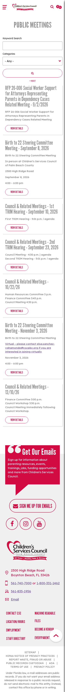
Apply (32, 73)
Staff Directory (15, 638)
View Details (17, 128)
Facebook (12, 524)
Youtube (39, 524)
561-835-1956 (21, 591)
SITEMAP (30, 652)
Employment (13, 630)
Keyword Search (12, 38)
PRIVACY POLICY (44, 667)
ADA (51, 663)
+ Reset (32, 81)
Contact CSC (13, 613)
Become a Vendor (44, 629)
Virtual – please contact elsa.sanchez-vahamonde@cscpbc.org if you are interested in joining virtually (30, 347)
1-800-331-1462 (48, 583)
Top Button (56, 635)
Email (15, 599)
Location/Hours (15, 621)
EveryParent (42, 637)
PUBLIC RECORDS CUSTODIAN (25, 663)
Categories (9, 53)
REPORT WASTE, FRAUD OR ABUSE (30, 659)
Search (51, 9)
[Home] (28, 7)
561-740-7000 (21, 583)
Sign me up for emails (35, 506)
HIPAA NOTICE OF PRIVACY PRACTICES (30, 656)
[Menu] (6, 7)
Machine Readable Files (45, 617)
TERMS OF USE (19, 667)
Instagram (26, 524)
